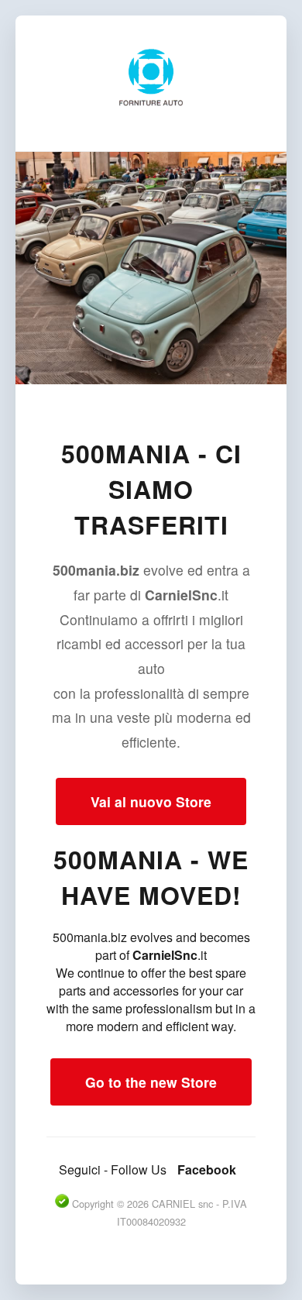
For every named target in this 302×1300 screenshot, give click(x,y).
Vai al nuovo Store (151, 801)
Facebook (206, 1169)
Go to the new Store (151, 1082)
